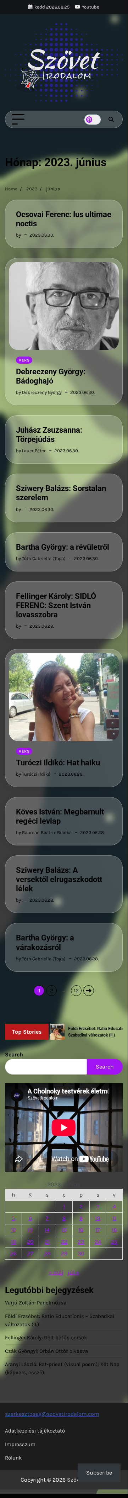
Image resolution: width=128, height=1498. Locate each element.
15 (64, 1230)
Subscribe (99, 1472)
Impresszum (20, 1444)
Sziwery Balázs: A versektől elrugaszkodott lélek (59, 879)
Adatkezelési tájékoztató (35, 1431)
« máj (56, 1272)
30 (81, 1253)
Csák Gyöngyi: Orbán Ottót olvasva (46, 1351)
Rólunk (13, 1458)
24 (98, 1241)
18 (114, 1230)
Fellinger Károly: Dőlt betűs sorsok (46, 1337)
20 (30, 1241)
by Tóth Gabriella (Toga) (41, 558)
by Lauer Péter (31, 450)
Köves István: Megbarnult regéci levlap (60, 816)
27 (30, 1253)
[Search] (111, 119)
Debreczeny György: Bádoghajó (50, 376)
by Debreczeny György (39, 392)
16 (80, 1230)
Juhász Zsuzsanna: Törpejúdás (49, 435)
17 (97, 1230)
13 (30, 1230)
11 (114, 1218)
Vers (24, 360)
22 (64, 1241)
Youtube (90, 7)
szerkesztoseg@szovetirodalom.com (52, 1413)
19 (13, 1241)
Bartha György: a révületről (62, 547)
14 (47, 1230)
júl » (73, 1272)
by (18, 235)
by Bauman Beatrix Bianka (44, 832)
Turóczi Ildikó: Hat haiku (58, 762)
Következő (88, 990)
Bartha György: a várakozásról (45, 942)
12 (76, 990)
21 (47, 1241)
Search (14, 1054)
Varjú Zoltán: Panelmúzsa (35, 1302)
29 (64, 1253)
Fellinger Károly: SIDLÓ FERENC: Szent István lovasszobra (56, 605)
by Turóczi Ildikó (33, 774)
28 (47, 1253)
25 (114, 1241)
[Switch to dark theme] (92, 119)
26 (13, 1253)
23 (81, 1241)
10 (97, 1218)
